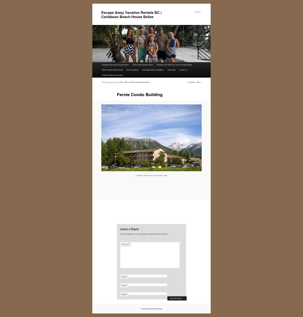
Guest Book (171, 70)
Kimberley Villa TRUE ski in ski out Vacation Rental (174, 65)
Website (124, 294)
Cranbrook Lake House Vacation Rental (115, 65)
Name (124, 277)
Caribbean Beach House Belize (112, 75)
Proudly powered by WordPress (151, 309)
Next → (199, 82)
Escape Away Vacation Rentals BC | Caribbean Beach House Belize (131, 14)
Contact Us (183, 70)
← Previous (191, 82)
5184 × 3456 (123, 82)
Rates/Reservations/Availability (153, 70)
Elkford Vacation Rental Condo (112, 70)
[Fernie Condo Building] (151, 137)
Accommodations (133, 70)
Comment (126, 244)
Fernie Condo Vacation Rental (143, 65)
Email (124, 285)
